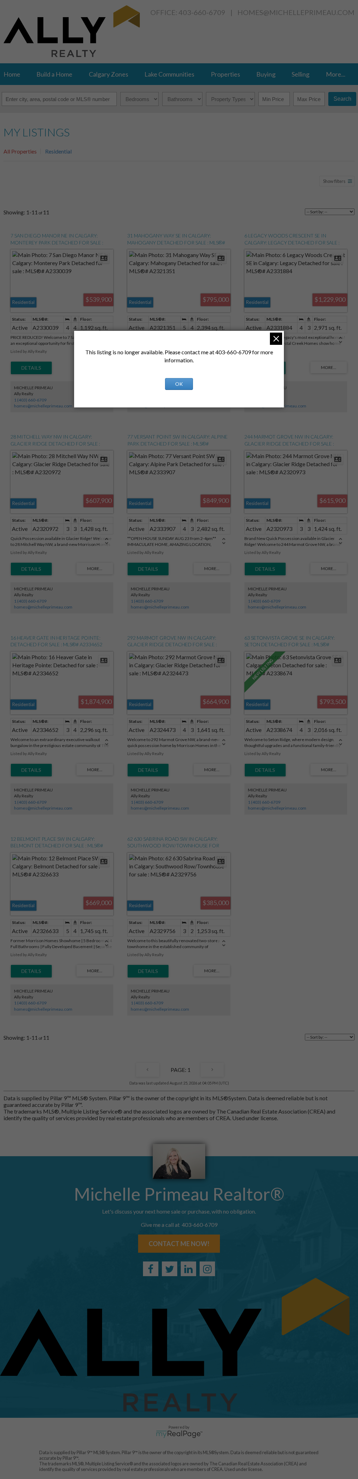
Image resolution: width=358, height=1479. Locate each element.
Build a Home (54, 74)
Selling (300, 74)
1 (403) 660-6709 (30, 400)
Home (11, 74)
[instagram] (207, 1268)
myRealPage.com (179, 1434)
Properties (225, 74)
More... (335, 74)
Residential (58, 151)
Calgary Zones (108, 74)
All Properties (20, 151)
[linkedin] (188, 1268)
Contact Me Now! (179, 1243)
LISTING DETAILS (31, 368)
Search (342, 99)
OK (179, 384)
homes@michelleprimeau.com (296, 12)
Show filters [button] (334, 181)
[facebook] (150, 1268)
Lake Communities (169, 74)
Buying (265, 74)
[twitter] (169, 1268)
